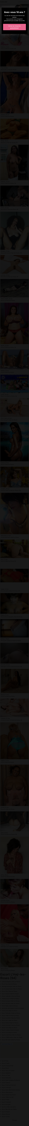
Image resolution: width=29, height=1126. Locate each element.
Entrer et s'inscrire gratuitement (14, 27)
